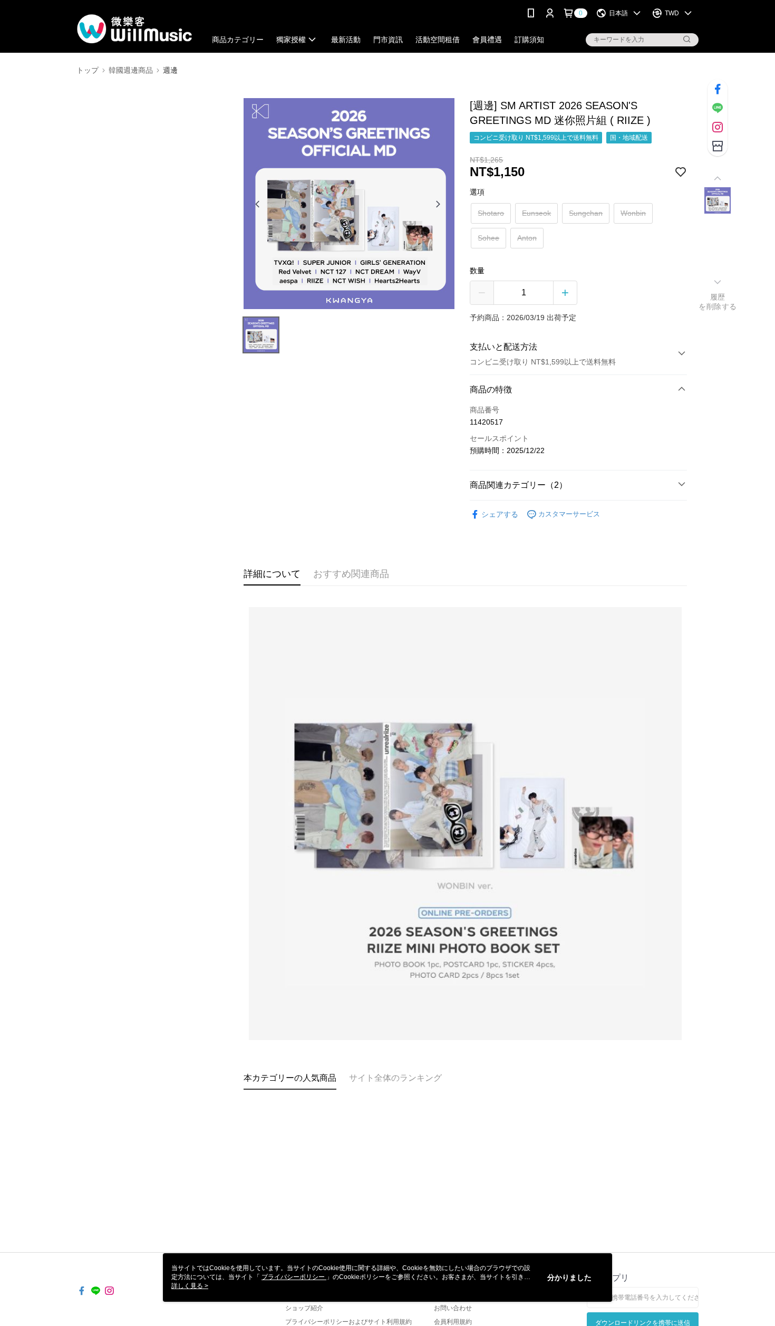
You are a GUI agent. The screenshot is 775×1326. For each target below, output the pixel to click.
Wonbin (633, 213)
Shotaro (491, 213)
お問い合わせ (453, 1308)
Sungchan (586, 213)
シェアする (499, 514)
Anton (527, 238)
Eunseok (536, 213)
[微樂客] (134, 28)
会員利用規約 (453, 1321)
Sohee (488, 238)
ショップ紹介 (304, 1308)
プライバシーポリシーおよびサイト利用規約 (348, 1321)
